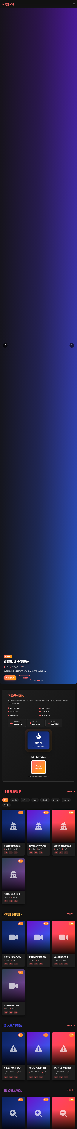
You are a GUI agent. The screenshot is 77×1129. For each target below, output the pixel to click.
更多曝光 (70, 1025)
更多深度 (70, 1090)
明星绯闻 (14, 800)
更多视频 (70, 914)
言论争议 (66, 800)
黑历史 (35, 800)
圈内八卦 (25, 800)
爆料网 (9, 4)
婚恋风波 (45, 800)
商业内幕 (55, 800)
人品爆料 (6, 805)
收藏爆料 (25, 678)
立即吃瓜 (11, 678)
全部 (5, 800)
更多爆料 (70, 791)
